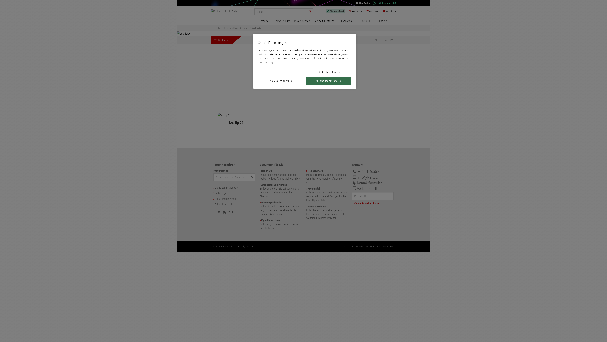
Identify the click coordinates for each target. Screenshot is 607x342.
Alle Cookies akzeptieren (328, 80)
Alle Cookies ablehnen (281, 80)
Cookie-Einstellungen (329, 72)
